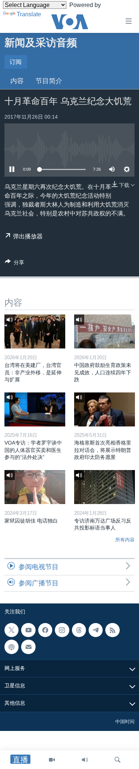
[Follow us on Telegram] (96, 630)
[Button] (14, 263)
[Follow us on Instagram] (62, 630)
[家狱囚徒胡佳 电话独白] (34, 487)
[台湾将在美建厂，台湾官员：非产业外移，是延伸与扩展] (34, 331)
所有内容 (125, 539)
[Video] (52, 760)
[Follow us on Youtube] (28, 630)
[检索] (117, 760)
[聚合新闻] (112, 630)
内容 (17, 81)
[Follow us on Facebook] (45, 630)
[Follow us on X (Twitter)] (11, 630)
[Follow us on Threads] (79, 630)
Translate (29, 14)
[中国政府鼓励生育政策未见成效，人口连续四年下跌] (104, 331)
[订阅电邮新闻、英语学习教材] (28, 647)
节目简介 (49, 81)
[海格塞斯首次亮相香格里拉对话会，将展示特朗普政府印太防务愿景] (104, 409)
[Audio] (85, 760)
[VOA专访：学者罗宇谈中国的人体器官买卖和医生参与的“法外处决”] (34, 409)
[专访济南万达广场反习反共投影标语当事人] (104, 487)
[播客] (11, 647)
